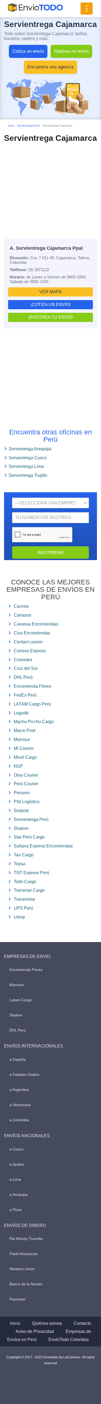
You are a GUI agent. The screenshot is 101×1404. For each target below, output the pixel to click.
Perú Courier (26, 783)
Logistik (21, 713)
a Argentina (19, 1089)
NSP (18, 766)
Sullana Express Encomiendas (43, 846)
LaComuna (71, 1357)
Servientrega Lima (26, 466)
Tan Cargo (24, 855)
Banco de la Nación (26, 1284)
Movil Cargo (25, 757)
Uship (19, 917)
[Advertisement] (50, 185)
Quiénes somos (47, 1323)
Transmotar (24, 899)
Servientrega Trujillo (28, 475)
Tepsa (19, 863)
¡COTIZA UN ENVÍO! (50, 304)
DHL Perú (23, 677)
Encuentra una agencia (50, 66)
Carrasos (22, 615)
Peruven (22, 792)
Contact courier (28, 642)
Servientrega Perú (28, 125)
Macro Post (24, 730)
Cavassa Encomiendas (36, 624)
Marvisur (22, 739)
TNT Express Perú (31, 872)
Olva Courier (26, 775)
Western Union (22, 1269)
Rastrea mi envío (71, 51)
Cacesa (21, 606)
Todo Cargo (25, 881)
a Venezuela (19, 1105)
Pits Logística (26, 801)
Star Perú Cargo (29, 837)
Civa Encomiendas (32, 633)
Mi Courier (24, 748)
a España (17, 1059)
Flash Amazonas (23, 1254)
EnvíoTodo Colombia (68, 1339)
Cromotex (23, 659)
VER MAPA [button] (50, 292)
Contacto (82, 1323)
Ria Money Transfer (26, 1238)
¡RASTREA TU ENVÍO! (50, 317)
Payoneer (17, 1299)
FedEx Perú (25, 695)
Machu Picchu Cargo (34, 721)
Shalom (21, 828)
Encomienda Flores (32, 686)
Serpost (21, 810)
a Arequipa (18, 1194)
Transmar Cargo (29, 890)
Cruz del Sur (26, 668)
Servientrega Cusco (28, 457)
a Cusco (16, 1149)
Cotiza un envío (28, 51)
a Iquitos (16, 1164)
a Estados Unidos (24, 1074)
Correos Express (30, 650)
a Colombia (19, 1120)
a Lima (15, 1179)
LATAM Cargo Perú (32, 704)
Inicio (11, 125)
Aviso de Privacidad (35, 1331)
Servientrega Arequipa (30, 449)
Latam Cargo (20, 1000)
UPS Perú (23, 908)
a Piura (15, 1209)
